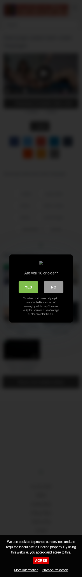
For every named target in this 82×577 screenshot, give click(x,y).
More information (26, 569)
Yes (28, 287)
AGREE (41, 560)
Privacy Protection (55, 569)
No (53, 287)
